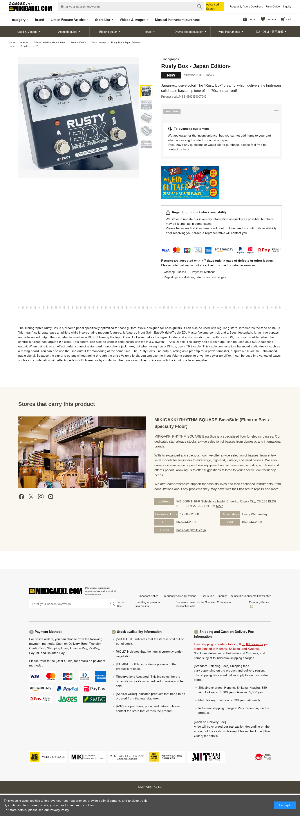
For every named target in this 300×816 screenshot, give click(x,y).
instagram (41, 496)
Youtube (50, 496)
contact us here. (179, 149)
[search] (199, 6)
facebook (21, 496)
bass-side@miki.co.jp (191, 530)
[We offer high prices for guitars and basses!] (190, 182)
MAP (219, 506)
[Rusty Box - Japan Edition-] (146, 91)
